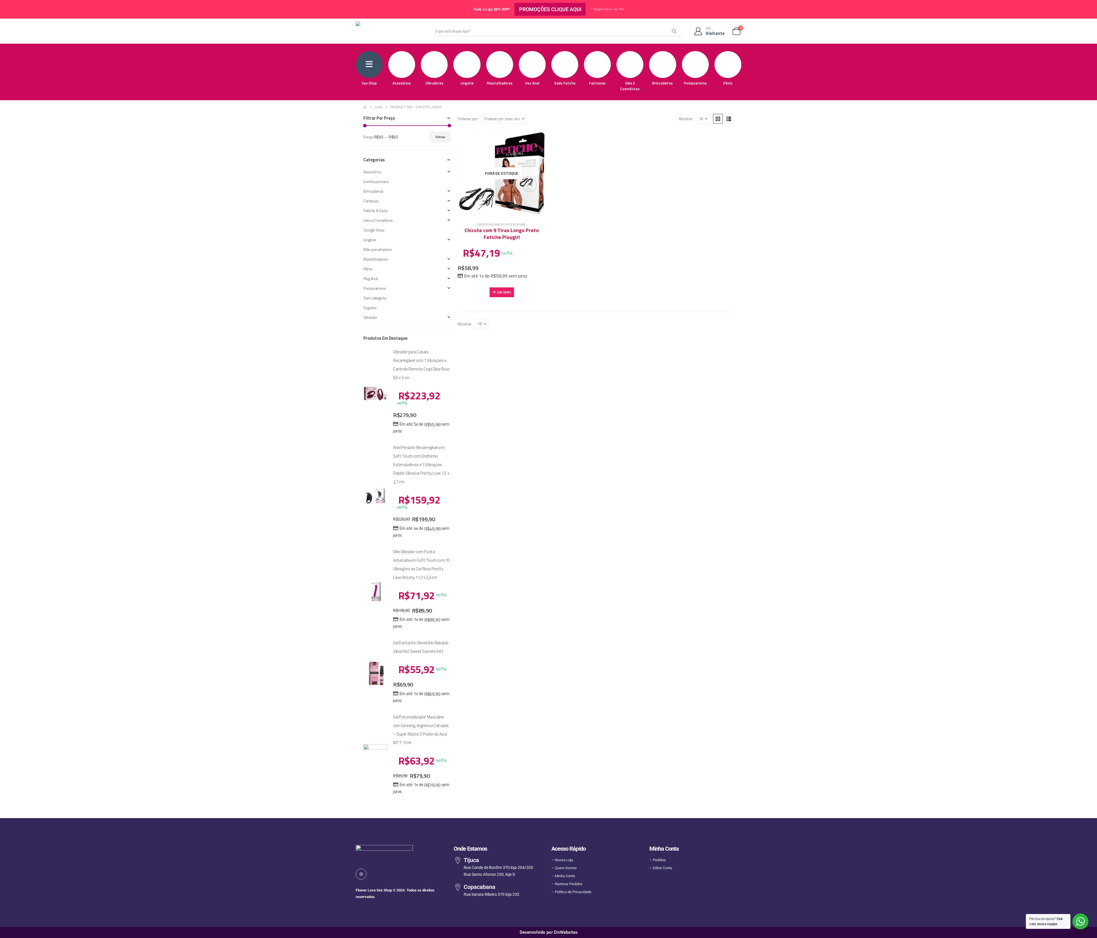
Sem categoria (374, 298)
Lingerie (467, 83)
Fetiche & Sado (516, 224)
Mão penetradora (377, 249)
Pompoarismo (695, 83)
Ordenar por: (468, 119)
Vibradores (434, 83)
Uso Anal (532, 83)
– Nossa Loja (562, 860)
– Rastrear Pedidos (566, 884)
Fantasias (597, 83)
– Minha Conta (563, 876)
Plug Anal (370, 278)
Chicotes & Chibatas (491, 224)
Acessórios (402, 83)
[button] (718, 119)
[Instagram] (361, 874)
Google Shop (373, 230)
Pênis (727, 83)
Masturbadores (500, 83)
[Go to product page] (375, 393)
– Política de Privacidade (571, 892)
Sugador (370, 308)
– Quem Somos (564, 868)
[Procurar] (674, 31)
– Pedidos (657, 860)
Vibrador (370, 317)
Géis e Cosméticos (630, 86)
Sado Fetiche (565, 83)
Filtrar (440, 137)
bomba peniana (376, 181)
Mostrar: (686, 119)
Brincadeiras (662, 83)
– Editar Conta (660, 868)
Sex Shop (369, 83)
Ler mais (504, 292)
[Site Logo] (384, 31)
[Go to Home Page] (365, 107)
